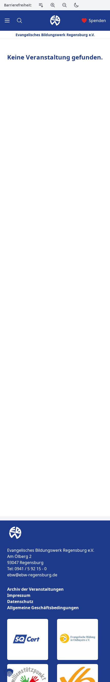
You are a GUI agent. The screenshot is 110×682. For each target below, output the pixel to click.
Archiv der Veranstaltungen (35, 589)
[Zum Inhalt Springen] (41, 5)
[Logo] (55, 533)
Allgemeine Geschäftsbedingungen (43, 607)
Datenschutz (20, 601)
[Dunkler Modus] (76, 5)
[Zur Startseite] (14, 533)
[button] (9, 673)
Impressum (18, 595)
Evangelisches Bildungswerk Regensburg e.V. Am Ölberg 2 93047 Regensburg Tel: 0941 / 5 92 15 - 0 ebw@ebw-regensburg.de (50, 562)
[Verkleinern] (64, 5)
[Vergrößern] (53, 5)
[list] (55, 598)
